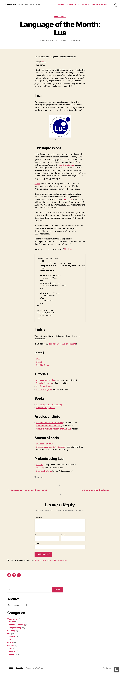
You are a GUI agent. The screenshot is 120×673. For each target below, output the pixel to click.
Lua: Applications (44, 471)
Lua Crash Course (66, 165)
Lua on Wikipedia (44, 389)
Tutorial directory (44, 383)
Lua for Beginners (44, 386)
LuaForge (40, 468)
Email (63, 535)
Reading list (86, 4)
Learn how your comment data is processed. (51, 560)
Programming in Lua (45, 407)
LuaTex (39, 465)
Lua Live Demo (42, 365)
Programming (60, 16)
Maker (10, 642)
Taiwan (12, 636)
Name (37, 535)
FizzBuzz (68, 249)
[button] (116, 669)
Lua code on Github (44, 444)
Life (9, 634)
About (77, 4)
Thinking (11, 654)
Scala (43, 62)
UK (10, 639)
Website (37, 543)
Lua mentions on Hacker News (49, 422)
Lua (38, 359)
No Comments (75, 40)
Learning (11, 631)
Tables (37, 183)
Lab (10, 648)
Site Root (60, 4)
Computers (12, 619)
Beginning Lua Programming (49, 404)
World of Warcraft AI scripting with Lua (53, 429)
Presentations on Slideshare (48, 426)
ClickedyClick (10, 4)
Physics (10, 645)
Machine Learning (17, 625)
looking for (68, 199)
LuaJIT (39, 362)
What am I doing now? (99, 4)
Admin (12, 622)
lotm (38, 477)
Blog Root (69, 4)
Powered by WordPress (34, 668)
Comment (38, 518)
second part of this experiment (62, 344)
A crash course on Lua (45, 380)
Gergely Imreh (48, 40)
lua (41, 477)
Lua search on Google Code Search (51, 447)
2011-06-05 (62, 40)
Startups (11, 651)
